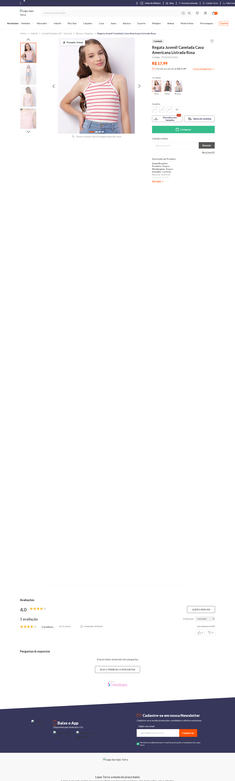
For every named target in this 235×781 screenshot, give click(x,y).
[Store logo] (28, 13)
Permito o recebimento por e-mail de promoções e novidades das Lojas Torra (170, 743)
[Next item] (137, 3)
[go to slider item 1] (28, 75)
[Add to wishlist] (212, 41)
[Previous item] (20, 3)
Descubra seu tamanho (170, 118)
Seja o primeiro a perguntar (117, 669)
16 (177, 109)
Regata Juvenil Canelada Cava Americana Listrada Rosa (126, 33)
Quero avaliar (201, 609)
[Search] (189, 13)
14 (169, 109)
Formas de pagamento (202, 69)
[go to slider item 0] (28, 53)
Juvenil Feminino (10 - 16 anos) (57, 33)
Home (23, 33)
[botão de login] (205, 13)
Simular (206, 145)
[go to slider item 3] (28, 119)
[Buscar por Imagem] (183, 13)
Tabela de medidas (202, 118)
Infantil (34, 33)
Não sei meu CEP (208, 152)
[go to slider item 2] (28, 97)
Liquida (224, 23)
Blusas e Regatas (84, 33)
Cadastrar (188, 732)
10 (154, 109)
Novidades (13, 23)
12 (162, 109)
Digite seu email (146, 726)
